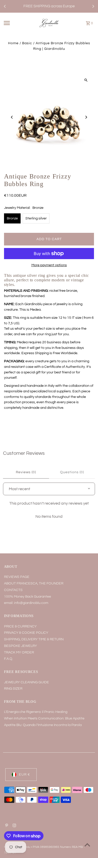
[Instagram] (13, 826)
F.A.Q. (8, 659)
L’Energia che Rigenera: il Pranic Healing (35, 712)
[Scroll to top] (87, 844)
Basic (27, 43)
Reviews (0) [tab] (26, 472)
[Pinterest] (6, 826)
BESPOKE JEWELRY (20, 646)
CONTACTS (13, 590)
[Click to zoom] (85, 80)
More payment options (49, 265)
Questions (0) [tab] (72, 472)
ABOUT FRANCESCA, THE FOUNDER (33, 583)
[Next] (93, 6)
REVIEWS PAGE (16, 577)
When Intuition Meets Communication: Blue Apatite (44, 718)
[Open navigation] (12, 23)
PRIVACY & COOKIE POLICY (26, 633)
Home (13, 43)
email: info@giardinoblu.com (26, 603)
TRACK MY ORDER (19, 652)
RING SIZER (13, 688)
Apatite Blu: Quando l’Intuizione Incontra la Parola (43, 725)
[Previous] (5, 6)
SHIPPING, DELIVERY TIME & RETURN (34, 639)
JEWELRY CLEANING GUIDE (26, 682)
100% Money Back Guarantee (27, 596)
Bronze (12, 218)
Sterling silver (36, 218)
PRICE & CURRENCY (20, 626)
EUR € (24, 774)
